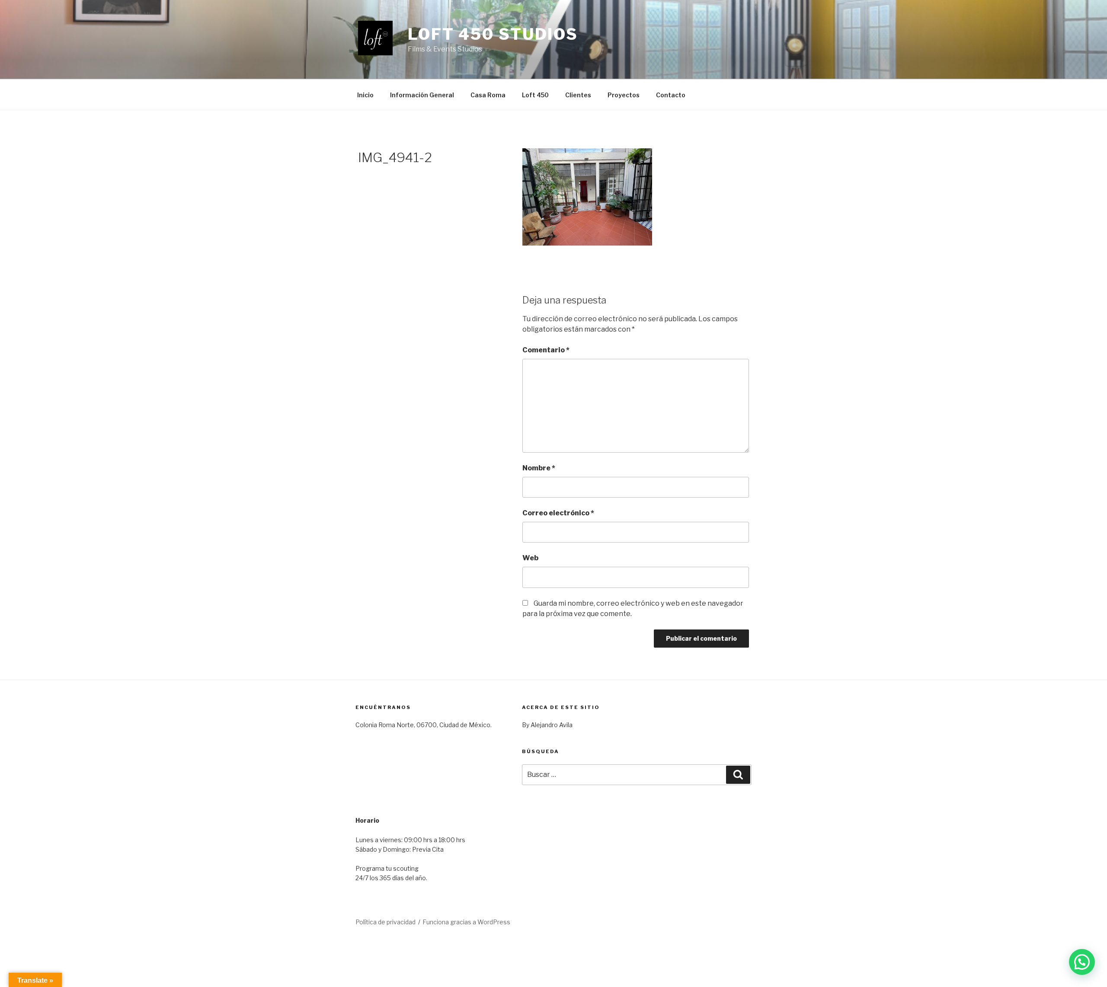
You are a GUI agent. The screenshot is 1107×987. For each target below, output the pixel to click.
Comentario (545, 350)
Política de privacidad (385, 922)
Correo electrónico (558, 513)
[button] (1082, 962)
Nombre (538, 468)
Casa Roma (488, 95)
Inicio (365, 95)
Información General (422, 95)
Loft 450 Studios (493, 34)
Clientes (578, 95)
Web (530, 558)
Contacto (670, 95)
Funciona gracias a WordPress (466, 922)
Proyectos (624, 95)
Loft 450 (535, 95)
